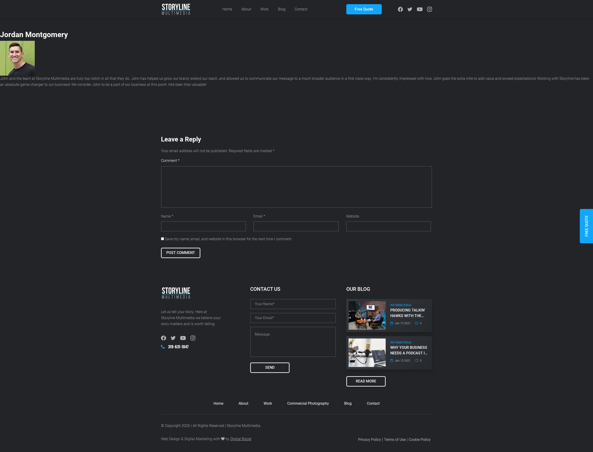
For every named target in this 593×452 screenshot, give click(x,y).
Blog (281, 9)
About (246, 9)
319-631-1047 (178, 346)
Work (264, 9)
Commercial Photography (308, 403)
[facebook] (400, 9)
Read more (366, 381)
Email (259, 216)
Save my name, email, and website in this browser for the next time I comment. (228, 239)
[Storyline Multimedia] (176, 9)
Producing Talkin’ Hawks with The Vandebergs (407, 313)
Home (227, 9)
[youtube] (420, 9)
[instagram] (429, 9)
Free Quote (364, 9)
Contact (301, 9)
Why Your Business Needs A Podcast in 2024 (408, 350)
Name (167, 216)
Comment (170, 160)
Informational (401, 305)
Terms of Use (395, 439)
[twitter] (409, 9)
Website (352, 216)
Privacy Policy (369, 439)
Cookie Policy (420, 439)
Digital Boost (240, 439)
